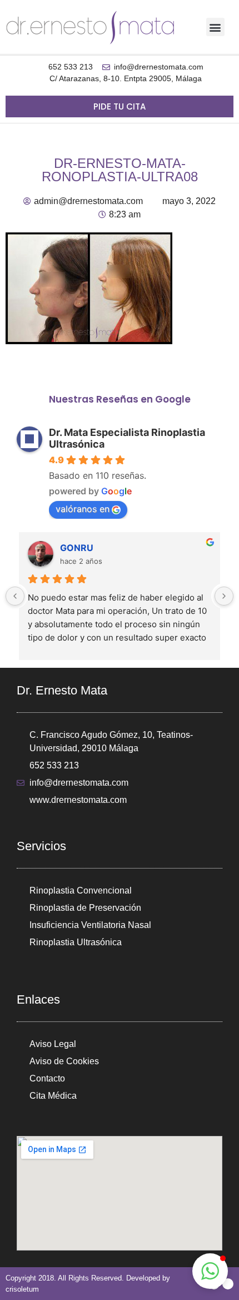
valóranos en (82, 508)
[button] (215, 27)
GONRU (76, 547)
